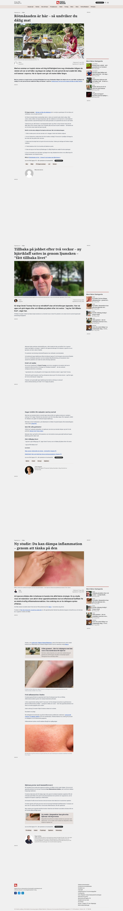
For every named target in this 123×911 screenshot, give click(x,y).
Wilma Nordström (39, 169)
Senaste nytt (30, 6)
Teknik (60, 6)
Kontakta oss (81, 888)
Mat (27, 164)
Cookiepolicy (81, 893)
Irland (33, 461)
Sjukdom (46, 461)
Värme (54, 164)
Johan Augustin (38, 466)
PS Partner (80, 901)
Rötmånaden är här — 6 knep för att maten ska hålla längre (45, 157)
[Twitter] (19, 893)
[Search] (105, 2)
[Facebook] (15, 893)
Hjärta (27, 461)
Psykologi (42, 830)
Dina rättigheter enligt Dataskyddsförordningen (89, 895)
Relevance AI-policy (83, 896)
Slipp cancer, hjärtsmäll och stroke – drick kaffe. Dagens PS (40, 451)
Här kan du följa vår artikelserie (43, 112)
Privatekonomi (53, 6)
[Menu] (108, 2)
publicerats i (41, 642)
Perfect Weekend (85, 6)
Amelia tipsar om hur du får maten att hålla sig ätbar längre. (66, 81)
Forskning (28, 830)
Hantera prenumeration (83, 884)
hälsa (50, 607)
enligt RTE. (34, 423)
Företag (66, 6)
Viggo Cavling (38, 836)
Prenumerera (100, 2)
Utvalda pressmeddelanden (85, 886)
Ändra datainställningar (83, 905)
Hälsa (77, 6)
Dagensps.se (17, 12)
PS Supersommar (41, 164)
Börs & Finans (44, 6)
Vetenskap (59, 830)
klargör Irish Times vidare (36, 431)
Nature (67, 644)
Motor (72, 6)
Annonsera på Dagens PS (84, 898)
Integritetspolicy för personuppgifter (87, 891)
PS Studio (93, 6)
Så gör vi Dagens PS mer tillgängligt (87, 903)
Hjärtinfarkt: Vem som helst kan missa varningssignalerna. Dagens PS (43, 454)
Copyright (80, 889)
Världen (37, 6)
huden (35, 830)
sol (49, 164)
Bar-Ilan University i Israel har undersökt (31, 610)
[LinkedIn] (22, 893)
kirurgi (39, 461)
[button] (49, 674)
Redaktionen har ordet (83, 900)
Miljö (32, 164)
